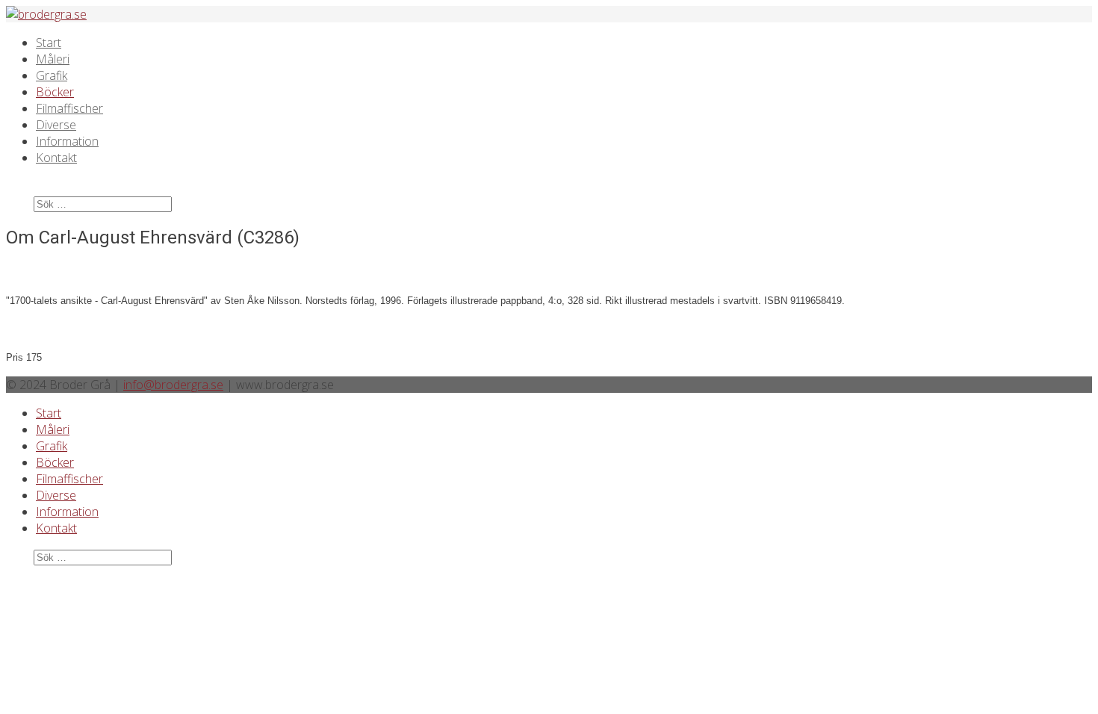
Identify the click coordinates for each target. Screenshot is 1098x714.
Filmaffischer (69, 108)
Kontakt (56, 157)
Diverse (56, 125)
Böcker (55, 92)
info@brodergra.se (173, 384)
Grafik (51, 75)
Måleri (52, 59)
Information (67, 141)
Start (48, 42)
